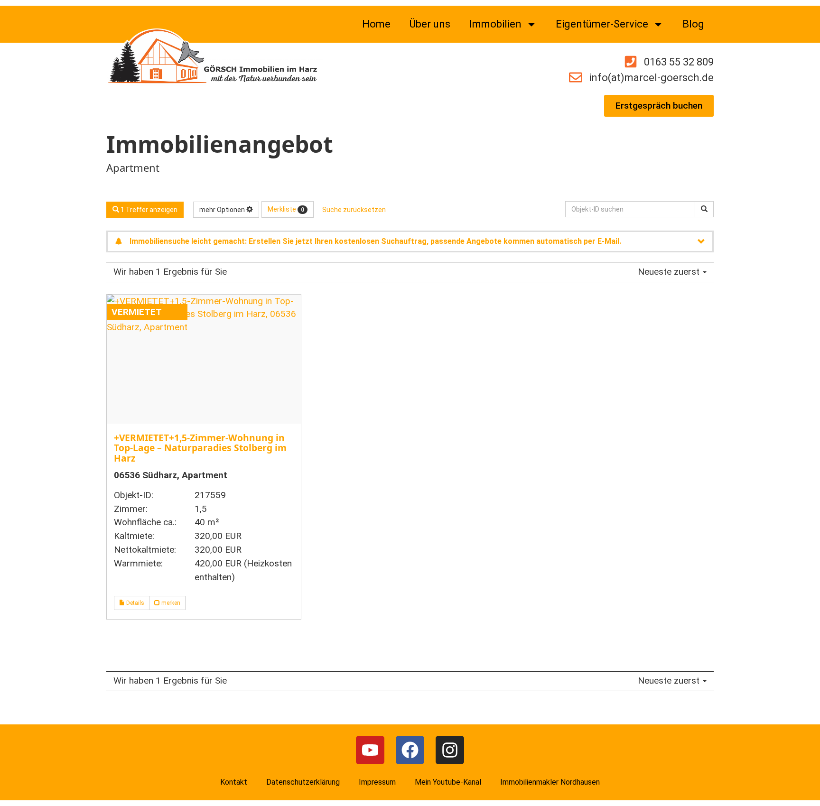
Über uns (430, 24)
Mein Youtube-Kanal (448, 782)
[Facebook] (410, 750)
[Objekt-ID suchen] (704, 209)
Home (376, 24)
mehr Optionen (222, 209)
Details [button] (134, 603)
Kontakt (233, 782)
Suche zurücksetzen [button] (354, 209)
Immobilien (495, 24)
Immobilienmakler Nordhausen (550, 782)
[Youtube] (370, 750)
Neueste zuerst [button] (670, 271)
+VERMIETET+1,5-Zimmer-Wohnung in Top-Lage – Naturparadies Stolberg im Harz (200, 447)
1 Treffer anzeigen (148, 209)
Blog (693, 24)
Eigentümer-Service (602, 24)
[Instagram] (450, 750)
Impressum (377, 782)
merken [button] (170, 603)
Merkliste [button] (286, 209)
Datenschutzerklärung (303, 782)
